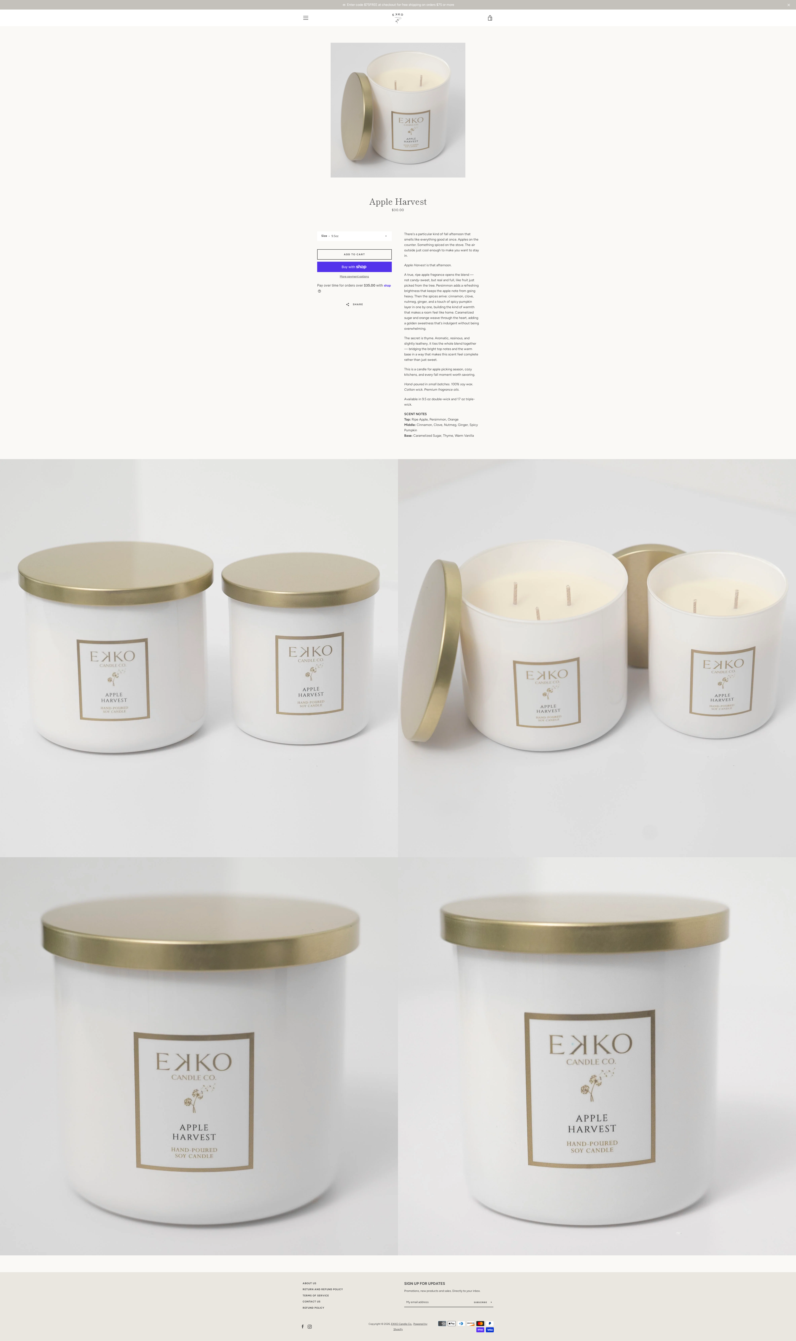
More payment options (354, 276)
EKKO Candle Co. (401, 1323)
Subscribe (481, 1302)
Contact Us (311, 1301)
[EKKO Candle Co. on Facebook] (303, 1326)
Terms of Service (316, 1295)
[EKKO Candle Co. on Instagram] (310, 1326)
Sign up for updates (424, 1283)
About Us (309, 1283)
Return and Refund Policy (323, 1289)
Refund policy (313, 1307)
